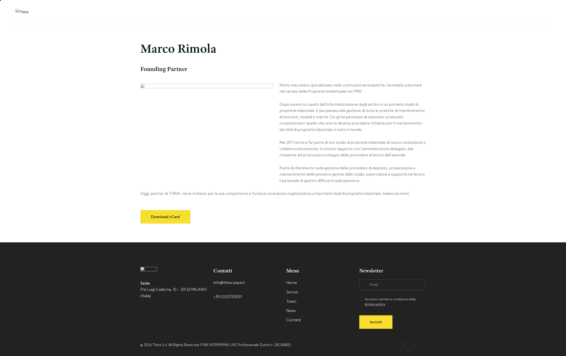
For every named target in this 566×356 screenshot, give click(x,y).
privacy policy (375, 304)
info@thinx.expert (229, 282)
